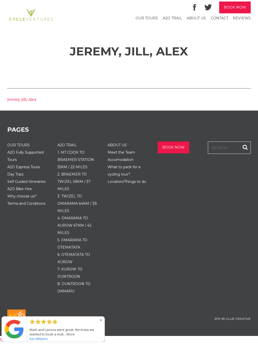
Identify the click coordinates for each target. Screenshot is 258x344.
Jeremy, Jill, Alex (21, 99)
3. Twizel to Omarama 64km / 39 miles (77, 203)
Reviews (242, 18)
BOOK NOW (235, 7)
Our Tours (147, 18)
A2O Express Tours (23, 167)
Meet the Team (121, 152)
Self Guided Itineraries (26, 181)
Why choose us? (22, 196)
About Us (196, 18)
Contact (219, 18)
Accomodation (121, 159)
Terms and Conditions (26, 203)
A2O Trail (172, 18)
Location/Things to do (127, 181)
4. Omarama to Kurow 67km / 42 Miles (74, 225)
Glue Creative (238, 319)
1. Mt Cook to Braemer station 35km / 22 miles (75, 159)
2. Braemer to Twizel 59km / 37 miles (74, 181)
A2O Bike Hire (19, 189)
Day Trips (15, 174)
